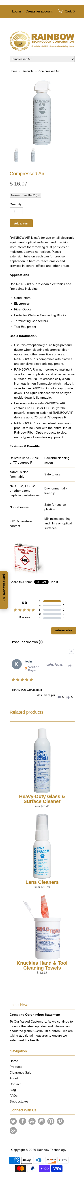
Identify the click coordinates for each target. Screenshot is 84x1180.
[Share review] (70, 665)
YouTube (32, 1121)
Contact (15, 1084)
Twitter (13, 1121)
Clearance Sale (20, 1072)
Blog (13, 1090)
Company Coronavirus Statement (35, 1014)
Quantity (16, 204)
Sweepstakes (19, 1101)
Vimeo (60, 1121)
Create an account (39, 11)
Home (14, 1061)
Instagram (41, 1121)
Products (16, 1066)
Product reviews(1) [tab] (27, 642)
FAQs (13, 1095)
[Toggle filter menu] (71, 651)
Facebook (22, 1121)
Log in (16, 11)
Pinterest (50, 1121)
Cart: (70, 11)
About (14, 1078)
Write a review (64, 630)
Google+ (13, 1130)
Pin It (54, 582)
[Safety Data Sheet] (27, 573)
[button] (60, 697)
